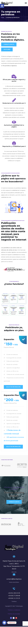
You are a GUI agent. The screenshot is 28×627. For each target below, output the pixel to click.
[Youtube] (16, 618)
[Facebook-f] (11, 618)
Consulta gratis (14, 502)
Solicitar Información (13, 387)
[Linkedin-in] (14, 618)
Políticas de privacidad (14, 614)
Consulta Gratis (9, 44)
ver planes (7, 49)
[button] (2, 6)
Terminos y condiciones (14, 610)
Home (2, 17)
